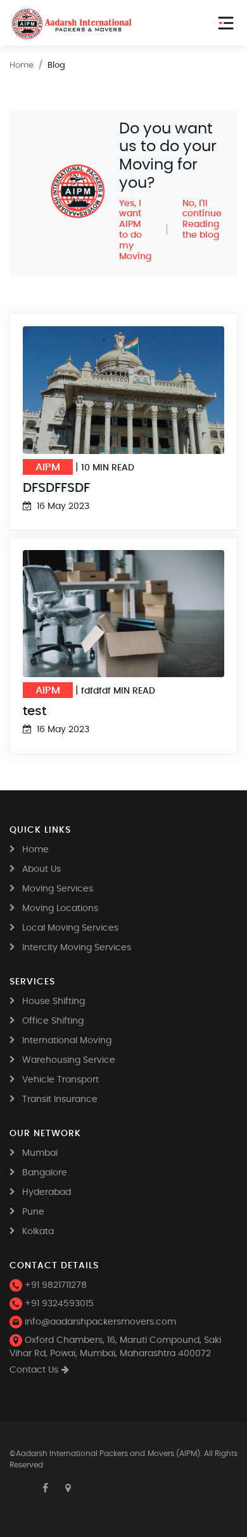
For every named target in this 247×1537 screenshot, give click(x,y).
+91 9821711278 (54, 1285)
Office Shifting (53, 1021)
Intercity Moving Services (76, 947)
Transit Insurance (60, 1099)
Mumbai (40, 1153)
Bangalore (44, 1172)
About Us (41, 869)
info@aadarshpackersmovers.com (99, 1322)
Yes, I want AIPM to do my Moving (135, 230)
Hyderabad (46, 1192)
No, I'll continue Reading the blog (202, 219)
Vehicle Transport (60, 1079)
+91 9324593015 (58, 1303)
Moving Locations (60, 908)
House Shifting (53, 1001)
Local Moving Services (70, 928)
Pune (33, 1212)
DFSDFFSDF (56, 487)
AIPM (47, 467)
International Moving (66, 1040)
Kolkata (38, 1231)
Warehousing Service (68, 1060)
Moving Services (57, 889)
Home (22, 65)
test (34, 710)
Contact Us (34, 1370)
